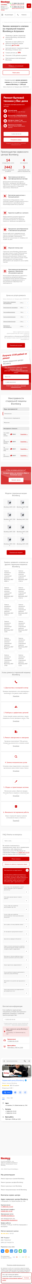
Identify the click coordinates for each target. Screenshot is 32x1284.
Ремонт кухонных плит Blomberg (11, 1186)
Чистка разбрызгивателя (9, 312)
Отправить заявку (16, 140)
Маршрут (8, 1092)
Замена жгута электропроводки (7, 326)
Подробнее (16, 696)
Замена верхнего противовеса (10, 307)
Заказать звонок (16, 480)
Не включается (6, 455)
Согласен (26, 1278)
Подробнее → (24, 434)
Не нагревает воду (6, 449)
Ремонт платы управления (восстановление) (9, 302)
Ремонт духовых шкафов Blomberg (12, 1182)
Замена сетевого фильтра (9, 321)
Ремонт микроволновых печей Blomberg (14, 1190)
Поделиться (2, 1251)
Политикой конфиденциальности (20, 1024)
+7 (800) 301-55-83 (18, 3)
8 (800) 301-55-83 (6, 1211)
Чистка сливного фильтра (9, 317)
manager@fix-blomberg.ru (9, 1220)
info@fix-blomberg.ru (7, 1216)
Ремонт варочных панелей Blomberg (12, 1178)
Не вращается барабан (6, 441)
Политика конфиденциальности (16, 1265)
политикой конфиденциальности (18, 386)
